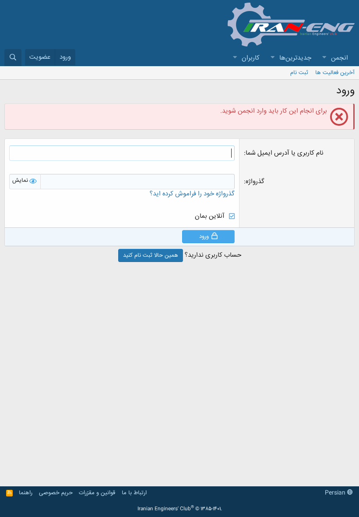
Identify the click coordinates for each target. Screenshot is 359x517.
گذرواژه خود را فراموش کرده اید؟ (192, 193)
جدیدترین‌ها (295, 58)
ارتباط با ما (134, 493)
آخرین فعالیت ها (335, 73)
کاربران (251, 58)
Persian (336, 493)
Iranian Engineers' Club (179, 509)
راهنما (25, 493)
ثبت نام (299, 73)
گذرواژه (255, 181)
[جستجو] (12, 57)
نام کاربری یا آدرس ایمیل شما (285, 153)
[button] (324, 58)
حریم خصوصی (56, 493)
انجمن (339, 58)
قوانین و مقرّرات (97, 493)
